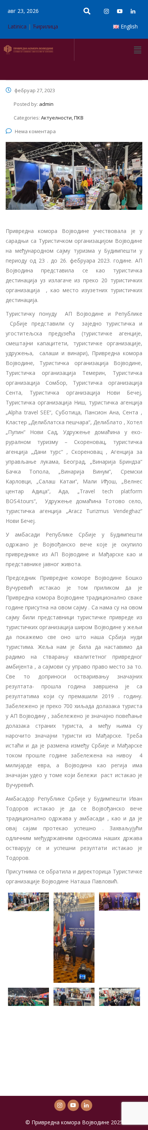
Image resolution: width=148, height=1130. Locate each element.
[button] (137, 49)
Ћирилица (45, 26)
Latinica (17, 26)
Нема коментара (35, 131)
